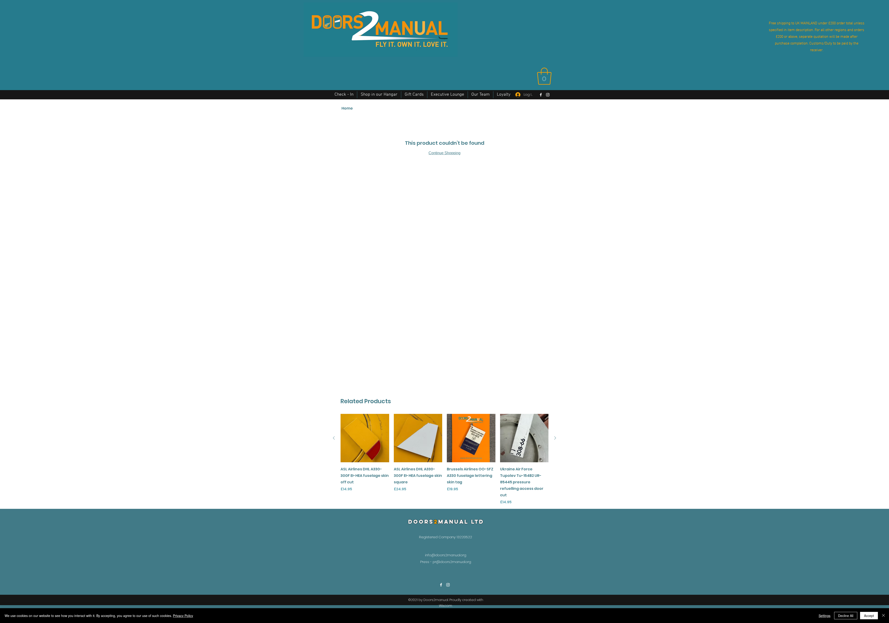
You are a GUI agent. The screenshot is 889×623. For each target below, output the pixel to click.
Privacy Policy (183, 615)
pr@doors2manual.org (452, 561)
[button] (544, 76)
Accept (869, 615)
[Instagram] (547, 94)
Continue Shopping (444, 153)
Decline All (845, 615)
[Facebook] (540, 94)
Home (347, 108)
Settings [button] (824, 615)
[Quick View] (365, 438)
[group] (444, 459)
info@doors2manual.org (445, 555)
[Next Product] (555, 438)
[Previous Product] (334, 438)
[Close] (883, 615)
